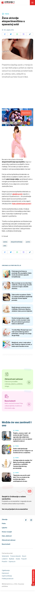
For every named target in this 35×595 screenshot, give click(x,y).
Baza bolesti (6, 544)
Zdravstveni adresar (8, 540)
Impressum (5, 573)
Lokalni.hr (5, 559)
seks (4, 245)
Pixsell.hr (4, 561)
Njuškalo (11, 559)
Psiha (4, 523)
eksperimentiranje (16, 242)
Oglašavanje (6, 570)
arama (5, 242)
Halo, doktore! (7, 536)
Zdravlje (4, 519)
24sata (18, 559)
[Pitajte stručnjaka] (33, 577)
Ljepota (4, 527)
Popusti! (24, 559)
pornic (28, 242)
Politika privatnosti (7, 578)
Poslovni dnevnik (15, 556)
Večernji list (5, 556)
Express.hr (12, 561)
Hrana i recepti (7, 532)
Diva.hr (24, 556)
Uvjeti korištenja (7, 576)
